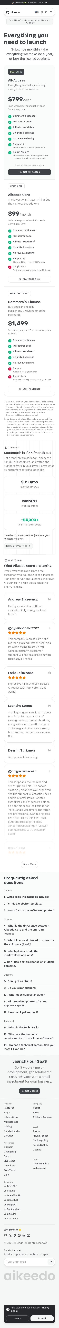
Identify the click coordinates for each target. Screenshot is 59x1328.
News (36, 1112)
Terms (36, 1131)
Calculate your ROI (16, 546)
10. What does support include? (24, 994)
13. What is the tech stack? (21, 1027)
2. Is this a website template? (23, 903)
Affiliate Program (42, 1117)
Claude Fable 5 (41, 1163)
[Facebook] (14, 1235)
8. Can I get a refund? (18, 981)
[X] (10, 1235)
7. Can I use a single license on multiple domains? (29, 963)
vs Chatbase (11, 1218)
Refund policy (40, 1145)
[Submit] (51, 1262)
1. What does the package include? (26, 896)
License (37, 1149)
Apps (7, 1112)
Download (9, 1165)
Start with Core (31, 279)
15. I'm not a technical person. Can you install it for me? (29, 1047)
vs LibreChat (11, 1200)
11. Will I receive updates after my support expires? (25, 1003)
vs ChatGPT (10, 1186)
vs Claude (9, 1190)
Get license (31, 1091)
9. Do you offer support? (20, 987)
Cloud (7, 1135)
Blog (6, 1174)
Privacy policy (41, 1135)
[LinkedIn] (24, 1235)
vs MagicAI (10, 1204)
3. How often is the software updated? (29, 910)
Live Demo (9, 1161)
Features (9, 1108)
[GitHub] (5, 1235)
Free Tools (9, 1170)
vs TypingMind (12, 1209)
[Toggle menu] (51, 12)
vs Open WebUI (12, 1195)
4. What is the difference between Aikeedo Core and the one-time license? (26, 929)
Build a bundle (12, 1131)
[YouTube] (28, 1235)
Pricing (8, 1126)
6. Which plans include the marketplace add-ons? (21, 953)
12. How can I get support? (21, 1012)
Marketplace (11, 1121)
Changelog (10, 1151)
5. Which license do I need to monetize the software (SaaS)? (29, 942)
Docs (7, 1156)
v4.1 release (39, 1168)
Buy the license (31, 389)
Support (8, 1147)
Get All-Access (31, 172)
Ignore (17, 1318)
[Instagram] (19, 1235)
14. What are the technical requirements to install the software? (28, 1036)
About (36, 1108)
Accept (42, 1318)
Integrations (11, 1117)
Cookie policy (40, 1140)
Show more (29, 864)
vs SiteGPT (10, 1214)
